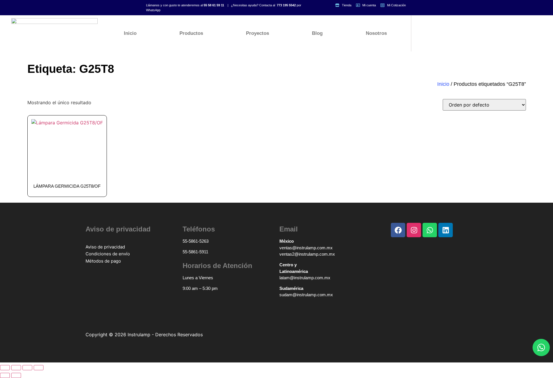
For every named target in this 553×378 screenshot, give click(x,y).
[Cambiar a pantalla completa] (16, 367)
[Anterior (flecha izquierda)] (5, 375)
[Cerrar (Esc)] (38, 367)
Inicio (130, 33)
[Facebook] (398, 230)
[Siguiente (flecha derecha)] (16, 375)
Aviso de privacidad (105, 247)
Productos (191, 33)
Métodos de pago (103, 261)
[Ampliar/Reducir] (5, 367)
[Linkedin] (445, 230)
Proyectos (257, 33)
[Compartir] (27, 367)
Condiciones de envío (108, 254)
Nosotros (376, 33)
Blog (317, 33)
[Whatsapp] (541, 347)
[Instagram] (414, 230)
